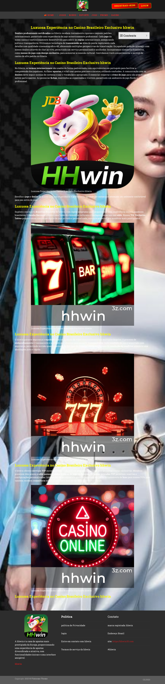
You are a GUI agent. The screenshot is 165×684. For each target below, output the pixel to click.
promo (104, 15)
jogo (94, 15)
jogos (62, 15)
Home (50, 15)
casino (115, 15)
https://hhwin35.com (123, 641)
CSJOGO (146, 679)
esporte (84, 15)
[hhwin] (82, 6)
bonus (72, 15)
